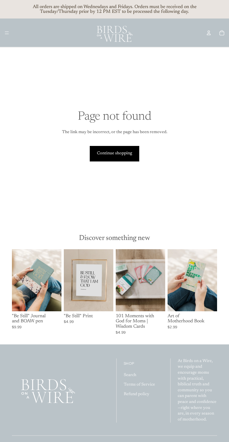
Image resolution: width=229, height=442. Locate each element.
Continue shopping (114, 153)
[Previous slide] (18, 280)
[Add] (52, 302)
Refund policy (136, 394)
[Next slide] (54, 280)
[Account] (208, 32)
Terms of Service (139, 385)
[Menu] (7, 33)
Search (130, 375)
